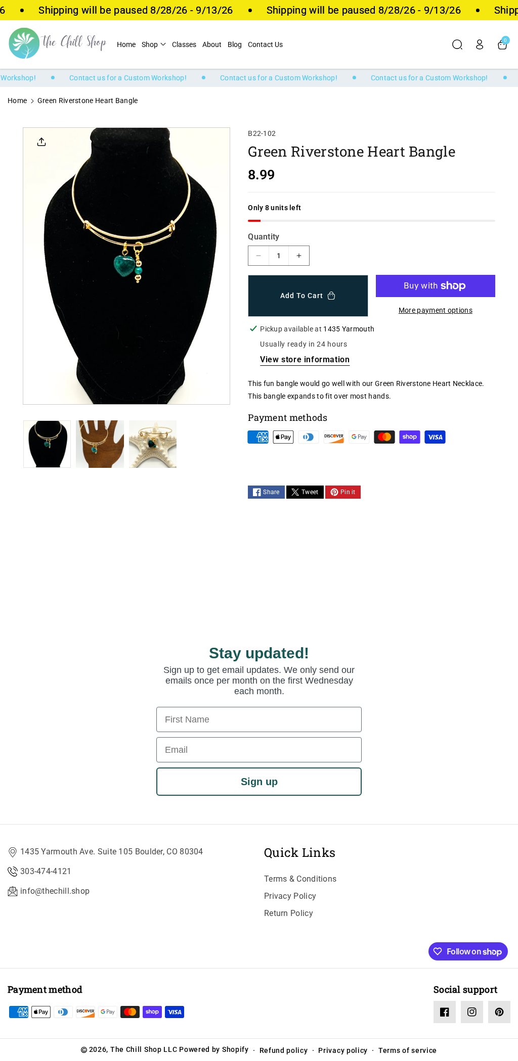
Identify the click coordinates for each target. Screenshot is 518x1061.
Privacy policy (343, 1050)
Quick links (299, 852)
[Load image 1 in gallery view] (47, 444)
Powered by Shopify (214, 1049)
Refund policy (284, 1050)
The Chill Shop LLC (144, 1049)
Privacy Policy (290, 896)
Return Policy (288, 913)
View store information (305, 359)
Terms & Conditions (300, 879)
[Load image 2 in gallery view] (99, 444)
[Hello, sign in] (479, 44)
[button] (154, 44)
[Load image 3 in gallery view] (153, 444)
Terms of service (407, 1050)
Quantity (263, 237)
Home (17, 101)
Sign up (259, 781)
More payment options (435, 310)
